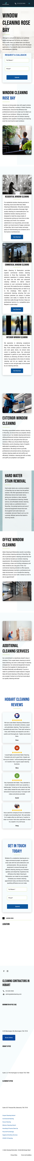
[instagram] (7, 971)
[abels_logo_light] (5, 3)
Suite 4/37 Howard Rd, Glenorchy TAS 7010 (15, 1107)
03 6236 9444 (10, 991)
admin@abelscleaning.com (13, 994)
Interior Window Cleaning (17, 337)
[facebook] (3, 971)
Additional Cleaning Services (15, 648)
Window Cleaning (15, 92)
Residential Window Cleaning (17, 196)
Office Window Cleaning (13, 542)
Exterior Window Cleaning (15, 420)
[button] (17, 918)
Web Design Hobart (26, 1150)
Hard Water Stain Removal (15, 478)
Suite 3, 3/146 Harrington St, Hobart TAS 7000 (15, 1073)
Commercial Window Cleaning (17, 264)
